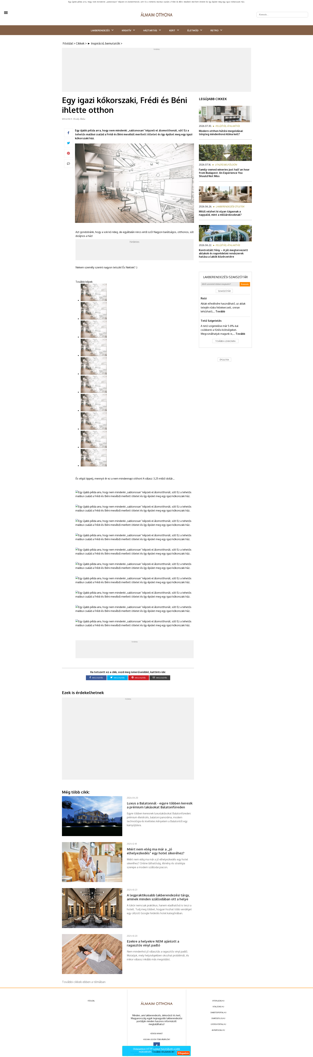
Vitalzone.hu (218, 1007)
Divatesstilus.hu (218, 1018)
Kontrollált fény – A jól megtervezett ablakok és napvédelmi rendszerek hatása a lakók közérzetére (223, 253)
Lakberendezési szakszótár (225, 277)
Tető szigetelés (211, 320)
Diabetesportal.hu (218, 1012)
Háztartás (150, 30)
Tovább (220, 311)
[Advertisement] (156, 70)
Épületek (224, 360)
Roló (204, 298)
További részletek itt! (163, 1051)
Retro (214, 30)
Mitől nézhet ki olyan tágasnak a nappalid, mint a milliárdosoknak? (220, 213)
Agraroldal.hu (218, 1030)
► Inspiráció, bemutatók (103, 43)
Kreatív (126, 30)
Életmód (192, 30)
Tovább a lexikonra (225, 341)
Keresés (245, 284)
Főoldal (68, 43)
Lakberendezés (100, 30)
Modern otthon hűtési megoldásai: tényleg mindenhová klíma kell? (221, 132)
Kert (172, 30)
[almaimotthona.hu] (156, 14)
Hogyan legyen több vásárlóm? (156, 1039)
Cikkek (80, 43)
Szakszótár (224, 291)
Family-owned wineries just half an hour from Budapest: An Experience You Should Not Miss (224, 173)
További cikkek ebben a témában (83, 982)
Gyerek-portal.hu (218, 1024)
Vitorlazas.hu (218, 1001)
